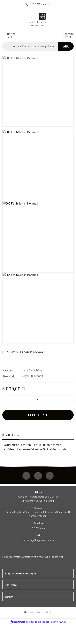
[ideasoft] (17, 622)
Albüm (38, 370)
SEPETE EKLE (38, 415)
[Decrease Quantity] (6, 400)
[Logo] (38, 19)
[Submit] (70, 556)
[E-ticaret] (37, 622)
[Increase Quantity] (70, 400)
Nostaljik (26, 370)
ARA (66, 46)
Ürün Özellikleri (10, 435)
